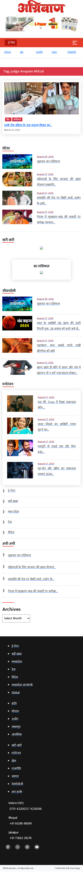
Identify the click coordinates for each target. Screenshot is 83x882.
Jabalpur (19, 835)
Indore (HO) (25, 806)
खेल (6, 52)
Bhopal (20, 820)
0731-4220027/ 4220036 (26, 809)
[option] (11, 54)
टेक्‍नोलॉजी (56, 52)
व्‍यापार (39, 52)
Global (71, 52)
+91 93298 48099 (21, 823)
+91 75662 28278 (20, 838)
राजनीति (23, 52)
